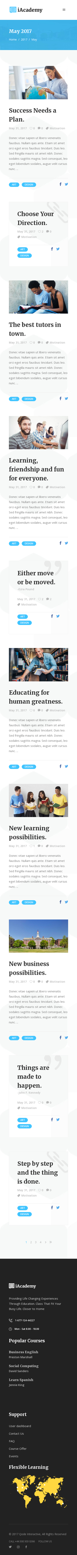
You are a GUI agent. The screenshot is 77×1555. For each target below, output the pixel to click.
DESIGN (29, 184)
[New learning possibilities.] (38, 800)
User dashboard (20, 1426)
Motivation (57, 128)
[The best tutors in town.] (38, 297)
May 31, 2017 (18, 128)
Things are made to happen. (33, 1076)
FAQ (12, 1441)
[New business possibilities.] (38, 936)
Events (13, 1456)
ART (14, 184)
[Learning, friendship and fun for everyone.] (38, 432)
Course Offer (18, 1449)
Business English (23, 1352)
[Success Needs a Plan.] (38, 82)
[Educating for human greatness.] (38, 664)
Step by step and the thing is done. (37, 1172)
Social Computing (23, 1366)
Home (13, 39)
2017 (24, 39)
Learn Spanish (21, 1380)
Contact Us (16, 1433)
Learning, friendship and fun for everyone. (36, 469)
